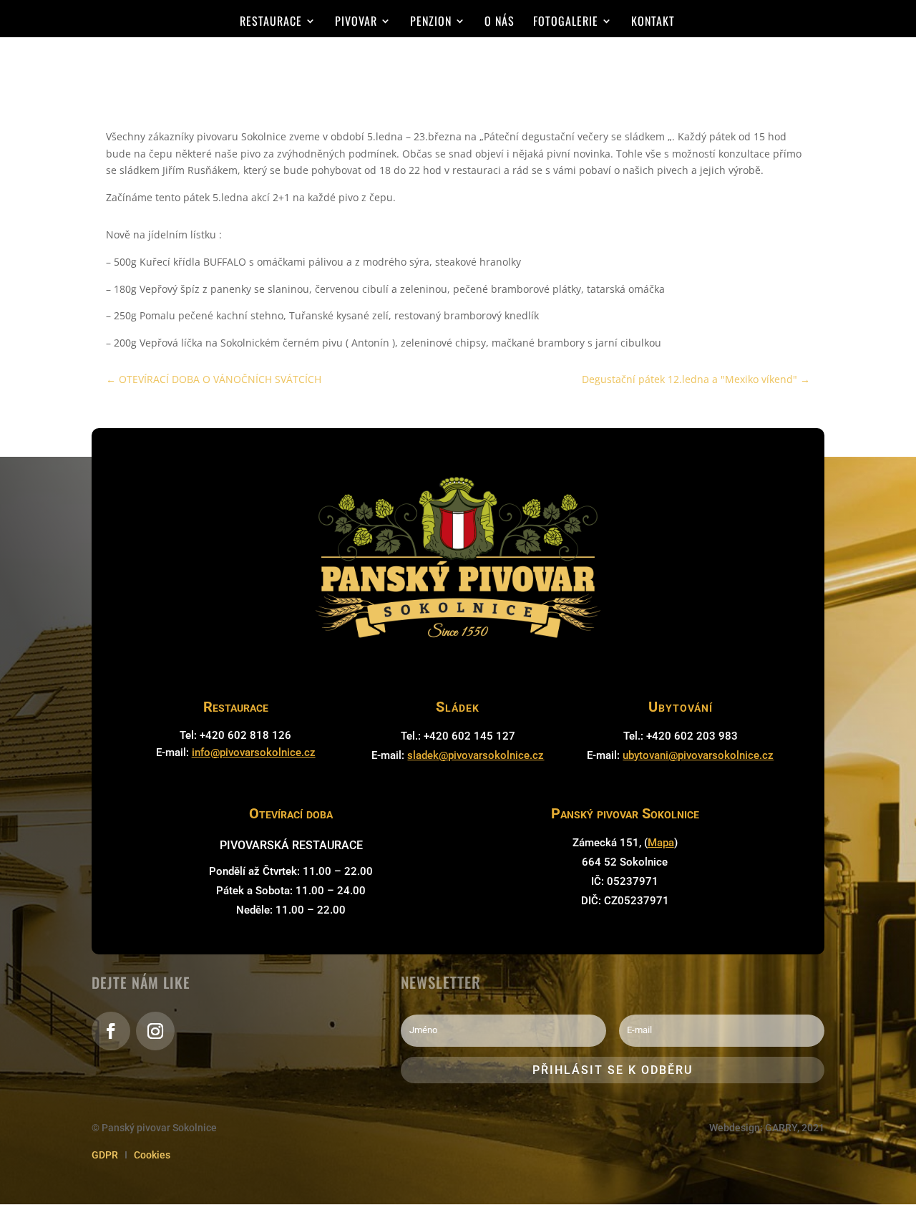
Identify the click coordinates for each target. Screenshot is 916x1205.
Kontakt (653, 22)
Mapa (661, 842)
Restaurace (271, 22)
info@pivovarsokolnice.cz (254, 752)
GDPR (105, 1155)
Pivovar (356, 22)
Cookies (152, 1155)
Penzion (431, 22)
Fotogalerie (565, 22)
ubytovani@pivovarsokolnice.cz (698, 755)
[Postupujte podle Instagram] (155, 1031)
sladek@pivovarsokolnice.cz (475, 755)
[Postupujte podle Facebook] (111, 1031)
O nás (499, 22)
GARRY (781, 1127)
